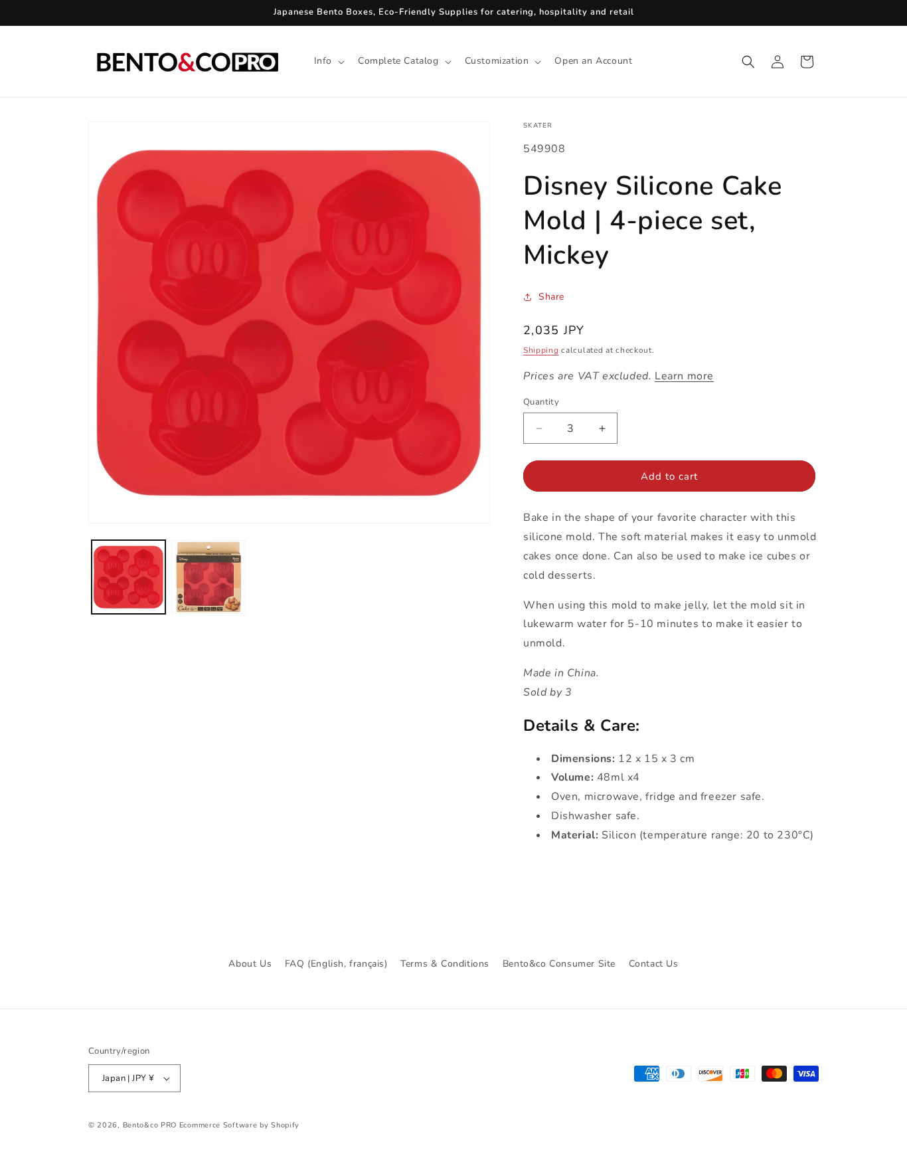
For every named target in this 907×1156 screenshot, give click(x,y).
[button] (328, 61)
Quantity (541, 402)
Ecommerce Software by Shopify (239, 1125)
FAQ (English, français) (336, 963)
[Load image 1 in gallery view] (128, 577)
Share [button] (551, 296)
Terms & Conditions (444, 963)
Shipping (541, 350)
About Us (250, 963)
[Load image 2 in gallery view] (209, 577)
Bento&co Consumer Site (559, 963)
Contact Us (654, 963)
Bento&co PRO (150, 1125)
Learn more (684, 376)
